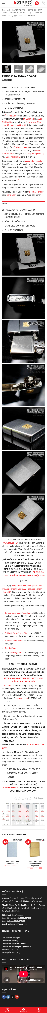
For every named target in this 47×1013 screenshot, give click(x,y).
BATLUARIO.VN (10, 788)
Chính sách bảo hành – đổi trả (14, 943)
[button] (3, 3)
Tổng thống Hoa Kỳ (35, 154)
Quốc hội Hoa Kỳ (13, 157)
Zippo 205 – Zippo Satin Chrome (12, 862)
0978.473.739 (19, 921)
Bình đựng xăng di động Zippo (18, 613)
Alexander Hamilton (34, 161)
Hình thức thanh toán (10, 949)
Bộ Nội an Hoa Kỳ (21, 147)
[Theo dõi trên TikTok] (12, 997)
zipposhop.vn (22, 698)
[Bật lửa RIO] (23, 3)
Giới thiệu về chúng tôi (11, 938)
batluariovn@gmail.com (17, 924)
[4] (18, 180)
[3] (5, 115)
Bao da (8, 648)
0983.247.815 (25, 918)
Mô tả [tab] (4, 204)
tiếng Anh (12, 116)
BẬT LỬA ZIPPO (19, 10)
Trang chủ (6, 10)
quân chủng (28, 119)
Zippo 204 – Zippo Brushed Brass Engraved (35, 863)
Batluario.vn (9, 686)
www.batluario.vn (10, 543)
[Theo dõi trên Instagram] (8, 997)
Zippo (14, 648)
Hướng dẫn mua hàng (11, 952)
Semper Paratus (36, 192)
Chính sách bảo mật (10, 941)
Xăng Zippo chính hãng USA (24, 586)
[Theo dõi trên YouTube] (17, 997)
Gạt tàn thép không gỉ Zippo (17, 633)
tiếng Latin (11, 195)
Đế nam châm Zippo (14, 641)
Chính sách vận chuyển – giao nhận (16, 946)
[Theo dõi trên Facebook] (4, 997)
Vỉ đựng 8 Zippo (17, 652)
